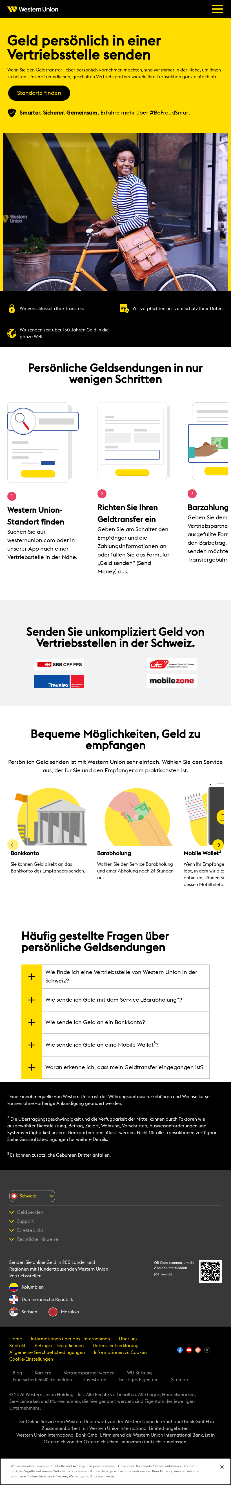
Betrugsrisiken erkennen (59, 1345)
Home (15, 1339)
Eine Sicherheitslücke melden (42, 1380)
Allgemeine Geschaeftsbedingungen (47, 1352)
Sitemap (179, 1380)
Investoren (95, 1380)
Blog (17, 1373)
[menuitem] (34, 9)
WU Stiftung (139, 1373)
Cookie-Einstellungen (31, 1359)
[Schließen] (222, 1467)
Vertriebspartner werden (89, 1373)
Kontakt (17, 1345)
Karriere (43, 1373)
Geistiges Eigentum (139, 1380)
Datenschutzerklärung (116, 1345)
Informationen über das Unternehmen (70, 1339)
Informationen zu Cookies (120, 1352)
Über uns (128, 1339)
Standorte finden (39, 93)
